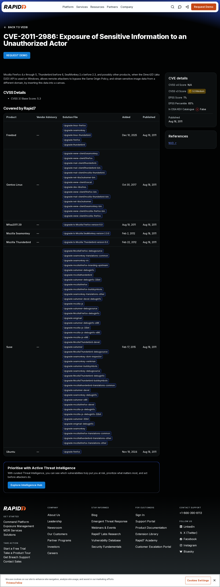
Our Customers (57, 534)
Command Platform (16, 522)
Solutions (9, 534)
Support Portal (145, 521)
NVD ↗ (173, 143)
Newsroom (54, 527)
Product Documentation (151, 527)
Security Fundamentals (106, 546)
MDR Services (12, 530)
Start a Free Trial (14, 548)
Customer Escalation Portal (153, 546)
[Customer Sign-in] (187, 7)
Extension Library (146, 534)
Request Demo (203, 6)
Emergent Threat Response (109, 521)
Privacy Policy (14, 582)
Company (126, 7)
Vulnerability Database (106, 540)
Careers (52, 553)
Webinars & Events (103, 527)
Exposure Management (18, 526)
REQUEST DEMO (16, 55)
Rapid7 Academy (146, 540)
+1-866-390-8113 (190, 513)
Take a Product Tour (17, 553)
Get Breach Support (16, 557)
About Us (53, 515)
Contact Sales (12, 561)
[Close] (214, 580)
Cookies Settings (198, 580)
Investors (53, 546)
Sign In (140, 515)
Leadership (54, 521)
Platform (68, 7)
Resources (97, 7)
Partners (112, 7)
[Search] (172, 7)
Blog (94, 515)
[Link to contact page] (180, 7)
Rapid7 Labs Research (106, 534)
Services (82, 7)
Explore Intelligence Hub (26, 485)
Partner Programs (59, 540)
